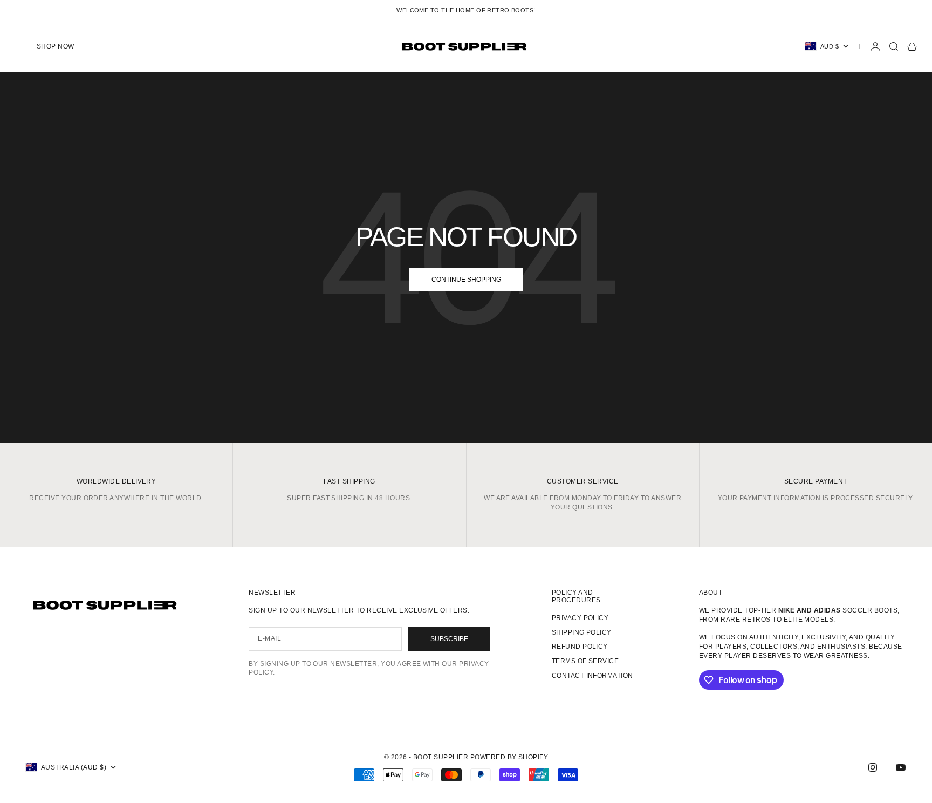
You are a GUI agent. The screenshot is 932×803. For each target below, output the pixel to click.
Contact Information (592, 675)
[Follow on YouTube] (900, 767)
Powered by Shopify (509, 757)
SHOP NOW (55, 46)
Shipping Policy (582, 632)
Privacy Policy (580, 618)
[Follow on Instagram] (872, 767)
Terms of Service (585, 661)
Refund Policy (580, 646)
